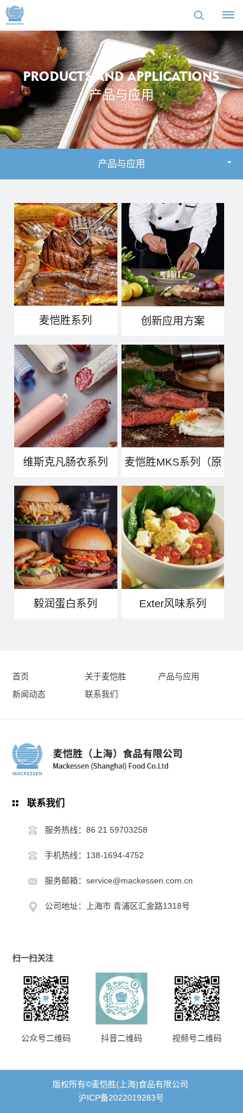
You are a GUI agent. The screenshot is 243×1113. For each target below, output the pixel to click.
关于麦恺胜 (105, 676)
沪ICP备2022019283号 (121, 1097)
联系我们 (101, 694)
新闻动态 (28, 694)
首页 (20, 676)
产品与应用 (178, 676)
